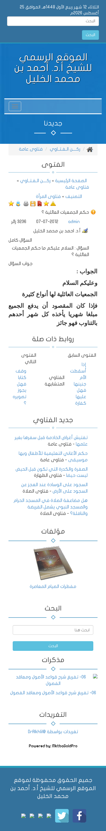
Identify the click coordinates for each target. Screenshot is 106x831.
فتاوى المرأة (48, 196)
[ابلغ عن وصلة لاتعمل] (53, 203)
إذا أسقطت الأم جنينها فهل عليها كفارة (78, 383)
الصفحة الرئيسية (70, 180)
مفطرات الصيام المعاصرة (53, 586)
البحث (90, 35)
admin (74, 221)
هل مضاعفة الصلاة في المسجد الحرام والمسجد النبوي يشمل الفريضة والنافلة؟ (51, 507)
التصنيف (73, 196)
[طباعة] (26, 203)
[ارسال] (18, 203)
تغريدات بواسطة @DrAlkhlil (53, 731)
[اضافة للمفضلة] (46, 203)
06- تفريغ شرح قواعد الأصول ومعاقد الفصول (53, 693)
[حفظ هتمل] (33, 203)
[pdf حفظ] (39, 203)
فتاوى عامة (31, 149)
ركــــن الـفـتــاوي (65, 149)
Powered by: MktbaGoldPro (53, 746)
